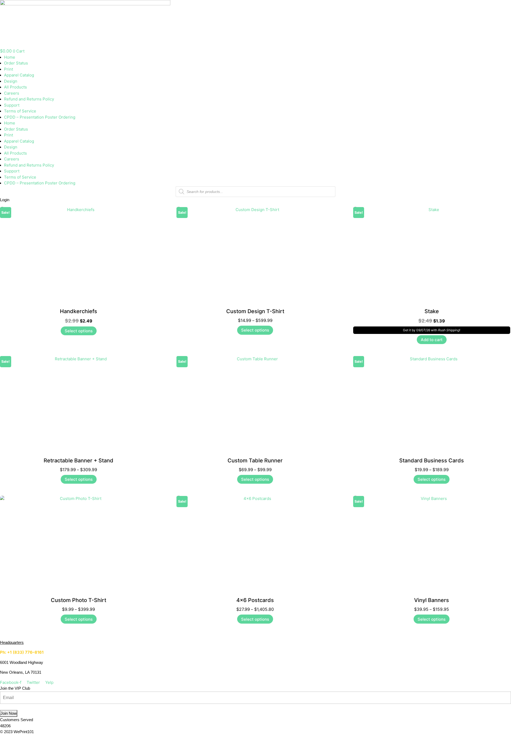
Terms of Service (20, 111)
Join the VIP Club (15, 688)
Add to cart (432, 339)
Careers (11, 93)
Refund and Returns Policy (29, 99)
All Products (15, 87)
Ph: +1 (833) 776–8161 (22, 652)
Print (8, 69)
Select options (79, 330)
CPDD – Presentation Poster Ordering (39, 117)
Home (9, 57)
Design (10, 81)
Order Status (16, 63)
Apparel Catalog (19, 75)
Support (11, 105)
